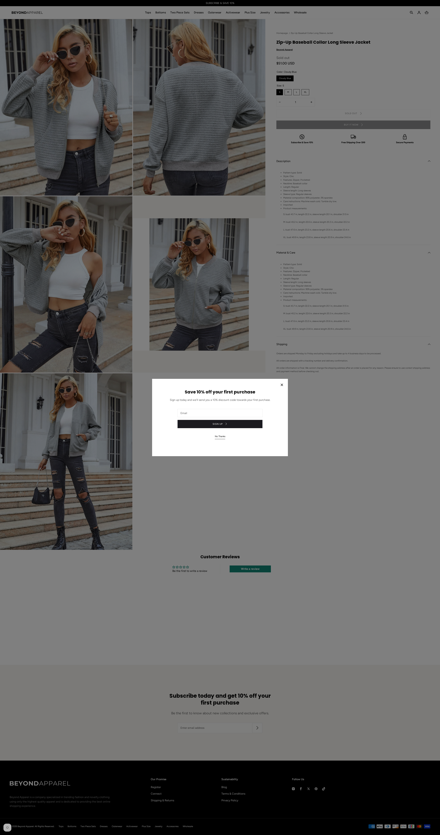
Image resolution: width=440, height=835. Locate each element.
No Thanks (220, 436)
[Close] (281, 385)
